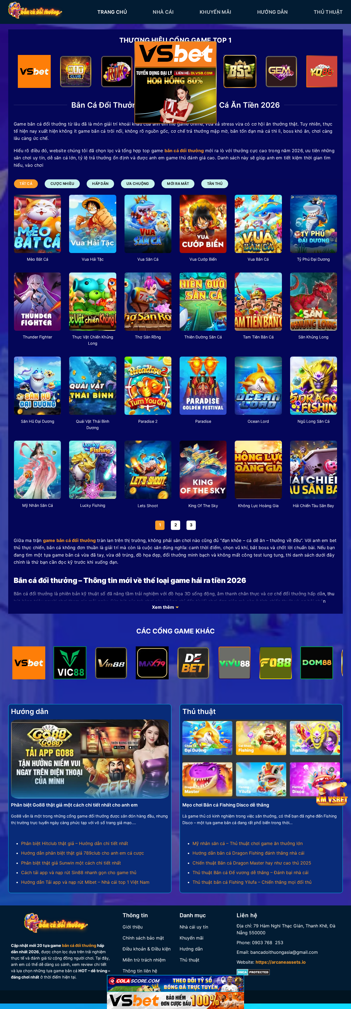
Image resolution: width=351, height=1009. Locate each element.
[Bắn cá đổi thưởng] (48, 12)
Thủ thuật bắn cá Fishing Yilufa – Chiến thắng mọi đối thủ (252, 882)
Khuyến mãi (215, 12)
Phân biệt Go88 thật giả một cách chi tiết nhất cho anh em (74, 805)
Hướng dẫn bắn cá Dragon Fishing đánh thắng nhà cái (248, 853)
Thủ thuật (328, 12)
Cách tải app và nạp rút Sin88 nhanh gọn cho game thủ (78, 872)
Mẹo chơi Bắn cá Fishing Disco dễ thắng (225, 805)
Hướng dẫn (272, 12)
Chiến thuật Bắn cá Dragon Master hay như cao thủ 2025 (252, 863)
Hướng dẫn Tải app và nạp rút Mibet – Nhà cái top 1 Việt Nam (85, 882)
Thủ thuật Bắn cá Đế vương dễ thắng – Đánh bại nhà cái (250, 872)
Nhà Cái (163, 12)
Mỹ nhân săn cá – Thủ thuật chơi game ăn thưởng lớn (248, 843)
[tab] (26, 183)
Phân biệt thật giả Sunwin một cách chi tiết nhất (71, 863)
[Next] (324, 72)
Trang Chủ (112, 12)
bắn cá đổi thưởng (79, 945)
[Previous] (27, 72)
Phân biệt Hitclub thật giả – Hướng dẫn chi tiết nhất (74, 843)
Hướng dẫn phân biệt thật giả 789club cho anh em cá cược (82, 853)
